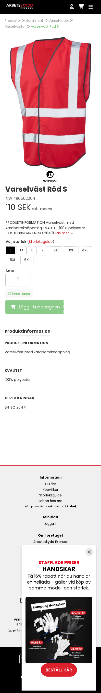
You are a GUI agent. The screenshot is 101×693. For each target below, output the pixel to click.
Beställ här (59, 670)
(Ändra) (70, 506)
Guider (50, 484)
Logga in (51, 523)
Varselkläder (59, 20)
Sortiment (34, 20)
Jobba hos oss (50, 501)
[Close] (89, 552)
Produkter (13, 20)
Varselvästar (15, 26)
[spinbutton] (18, 279)
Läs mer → (64, 233)
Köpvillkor (50, 489)
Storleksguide (41, 241)
